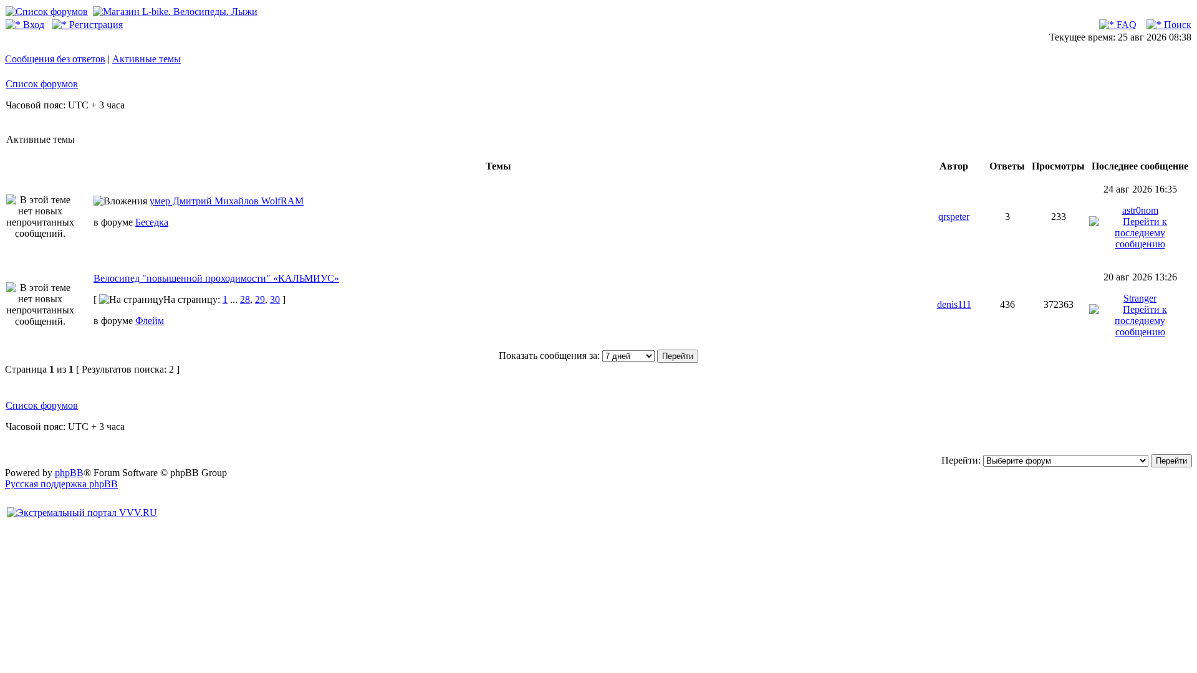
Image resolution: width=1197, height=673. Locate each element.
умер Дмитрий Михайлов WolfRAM (227, 201)
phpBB (69, 472)
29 (260, 299)
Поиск (1176, 24)
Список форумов (42, 84)
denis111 (954, 304)
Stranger (1139, 298)
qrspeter (953, 216)
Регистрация (95, 24)
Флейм (149, 320)
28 (245, 299)
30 (275, 299)
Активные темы (146, 59)
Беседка (151, 222)
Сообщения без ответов (55, 59)
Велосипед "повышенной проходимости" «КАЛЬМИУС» (216, 278)
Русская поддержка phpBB (61, 484)
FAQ (1125, 24)
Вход (32, 24)
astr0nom (1140, 210)
